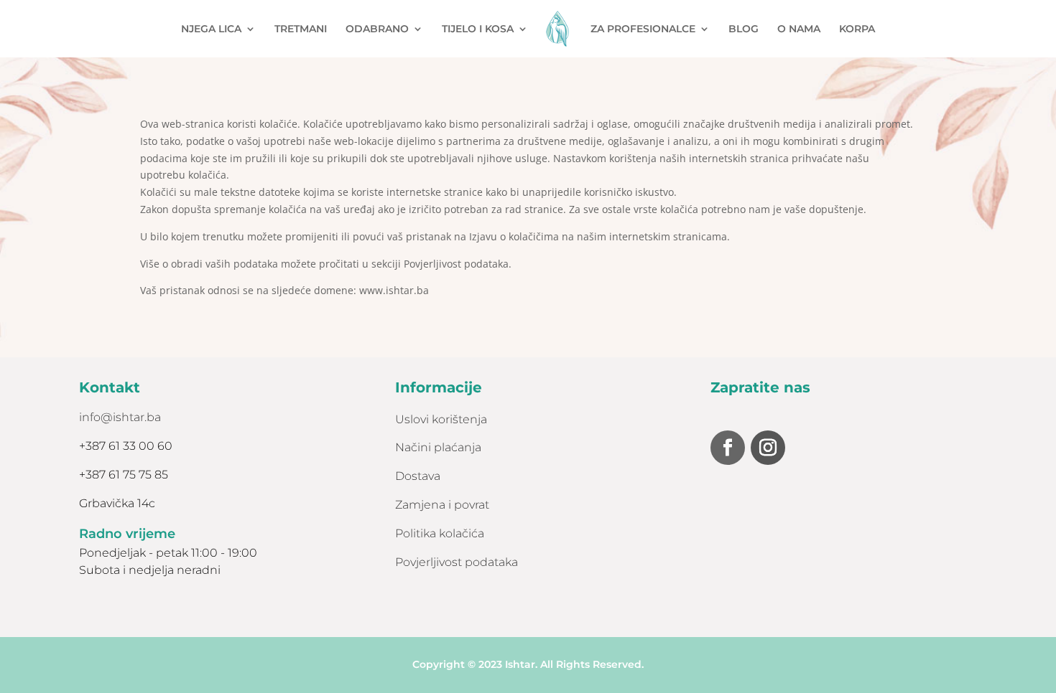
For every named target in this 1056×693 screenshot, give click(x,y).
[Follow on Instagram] (768, 447)
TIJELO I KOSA (478, 29)
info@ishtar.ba (120, 417)
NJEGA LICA (211, 29)
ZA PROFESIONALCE (642, 29)
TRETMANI (300, 29)
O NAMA (798, 29)
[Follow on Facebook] (727, 447)
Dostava (417, 476)
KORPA (857, 29)
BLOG (743, 29)
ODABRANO (377, 29)
